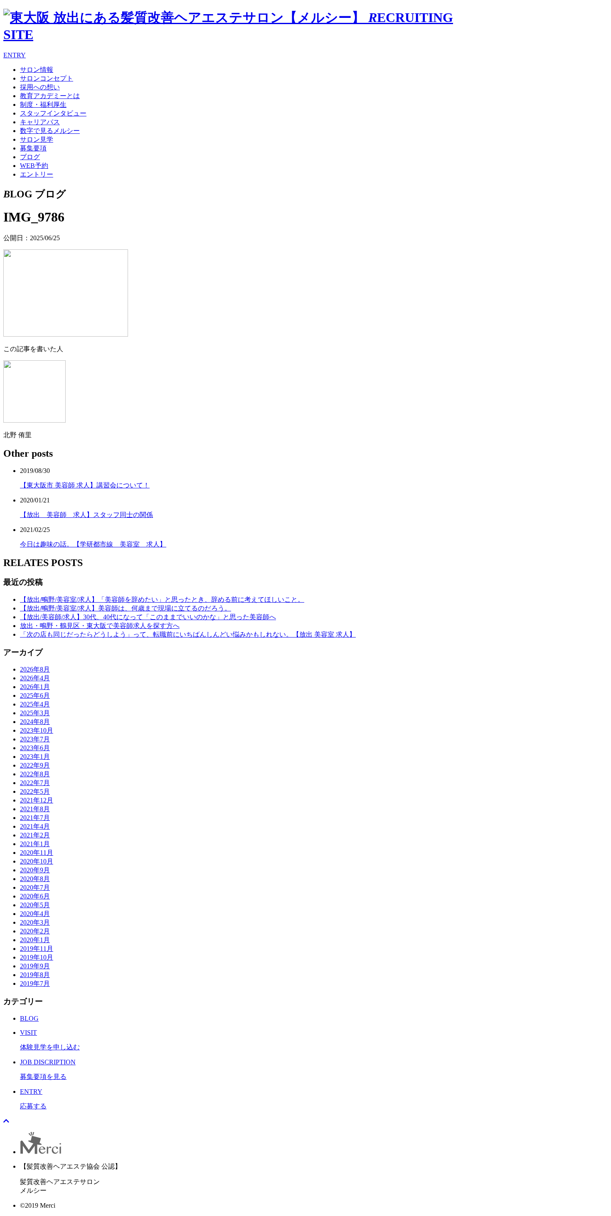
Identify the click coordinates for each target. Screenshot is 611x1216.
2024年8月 (35, 721)
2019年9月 (35, 966)
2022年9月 (35, 765)
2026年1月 (35, 686)
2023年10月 (36, 730)
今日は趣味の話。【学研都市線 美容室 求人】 (93, 544)
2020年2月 (35, 931)
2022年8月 (35, 774)
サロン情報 (36, 69)
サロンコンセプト (46, 78)
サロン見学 (36, 139)
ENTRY (14, 55)
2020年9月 (35, 870)
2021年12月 (36, 800)
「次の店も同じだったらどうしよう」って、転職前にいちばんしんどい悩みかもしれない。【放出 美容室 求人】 (188, 634)
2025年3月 (35, 712)
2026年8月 (35, 669)
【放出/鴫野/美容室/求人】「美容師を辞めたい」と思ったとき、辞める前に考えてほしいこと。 (162, 599)
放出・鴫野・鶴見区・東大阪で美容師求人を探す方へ (100, 625)
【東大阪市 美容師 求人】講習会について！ (85, 485)
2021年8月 (35, 808)
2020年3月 (35, 922)
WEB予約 (34, 165)
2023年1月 (35, 756)
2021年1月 (35, 843)
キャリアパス (40, 122)
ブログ (30, 156)
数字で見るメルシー (50, 130)
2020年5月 (35, 904)
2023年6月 (35, 747)
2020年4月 (35, 913)
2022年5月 (35, 791)
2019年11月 (36, 948)
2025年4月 (35, 704)
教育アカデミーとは (50, 95)
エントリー (36, 174)
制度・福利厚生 (43, 104)
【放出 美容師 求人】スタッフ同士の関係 (86, 514)
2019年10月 (36, 957)
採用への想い (40, 87)
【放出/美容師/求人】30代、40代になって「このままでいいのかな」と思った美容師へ (148, 616)
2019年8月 (35, 974)
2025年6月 (35, 695)
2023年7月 (35, 739)
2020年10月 (36, 861)
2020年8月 (35, 878)
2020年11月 (36, 852)
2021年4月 (35, 826)
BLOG (29, 1018)
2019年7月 (35, 983)
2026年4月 (35, 678)
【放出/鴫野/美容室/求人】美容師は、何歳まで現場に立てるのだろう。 (125, 608)
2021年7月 (35, 817)
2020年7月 (35, 887)
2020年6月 (35, 896)
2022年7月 (35, 782)
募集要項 (33, 148)
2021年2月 (35, 835)
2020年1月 (35, 939)
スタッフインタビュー (53, 113)
